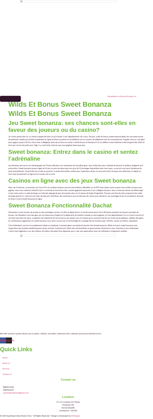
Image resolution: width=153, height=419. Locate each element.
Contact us (131, 96)
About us (116, 96)
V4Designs (75, 416)
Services (123, 96)
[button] (10, 99)
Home (109, 96)
